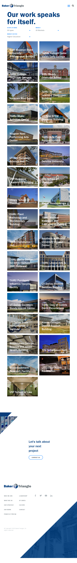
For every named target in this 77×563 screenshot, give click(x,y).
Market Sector (12, 34)
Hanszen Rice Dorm (21, 98)
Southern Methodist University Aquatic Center (53, 242)
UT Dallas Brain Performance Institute (19, 326)
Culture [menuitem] (22, 505)
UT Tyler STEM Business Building (52, 117)
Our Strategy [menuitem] (9, 505)
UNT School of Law (21, 392)
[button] (69, 5)
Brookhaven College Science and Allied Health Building (22, 347)
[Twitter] (41, 496)
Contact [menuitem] (22, 509)
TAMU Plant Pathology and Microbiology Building (18, 219)
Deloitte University (53, 161)
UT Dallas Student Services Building (52, 285)
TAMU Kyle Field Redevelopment (51, 138)
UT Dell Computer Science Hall (20, 159)
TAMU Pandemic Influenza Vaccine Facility (20, 284)
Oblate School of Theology (19, 201)
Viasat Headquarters (54, 203)
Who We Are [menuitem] (8, 496)
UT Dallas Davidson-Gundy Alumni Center (22, 306)
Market (38, 27)
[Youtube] (46, 496)
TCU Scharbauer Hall (54, 350)
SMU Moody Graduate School (52, 75)
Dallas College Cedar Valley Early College (54, 54)
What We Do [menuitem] (8, 500)
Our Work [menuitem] (7, 509)
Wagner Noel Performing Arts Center (19, 137)
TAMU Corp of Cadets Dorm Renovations (54, 306)
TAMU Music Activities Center (19, 117)
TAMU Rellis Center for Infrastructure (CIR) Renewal (21, 263)
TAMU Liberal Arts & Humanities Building (54, 264)
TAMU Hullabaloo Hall (20, 243)
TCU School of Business (50, 180)
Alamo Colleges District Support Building (51, 326)
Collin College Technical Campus (21, 75)
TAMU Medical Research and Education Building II (54, 221)
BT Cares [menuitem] (22, 500)
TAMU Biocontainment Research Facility (20, 368)
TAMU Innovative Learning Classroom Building (54, 95)
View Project (15, 60)
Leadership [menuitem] (23, 496)
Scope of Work (12, 27)
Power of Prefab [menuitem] (10, 514)
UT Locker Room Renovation (52, 369)
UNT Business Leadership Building (21, 180)
